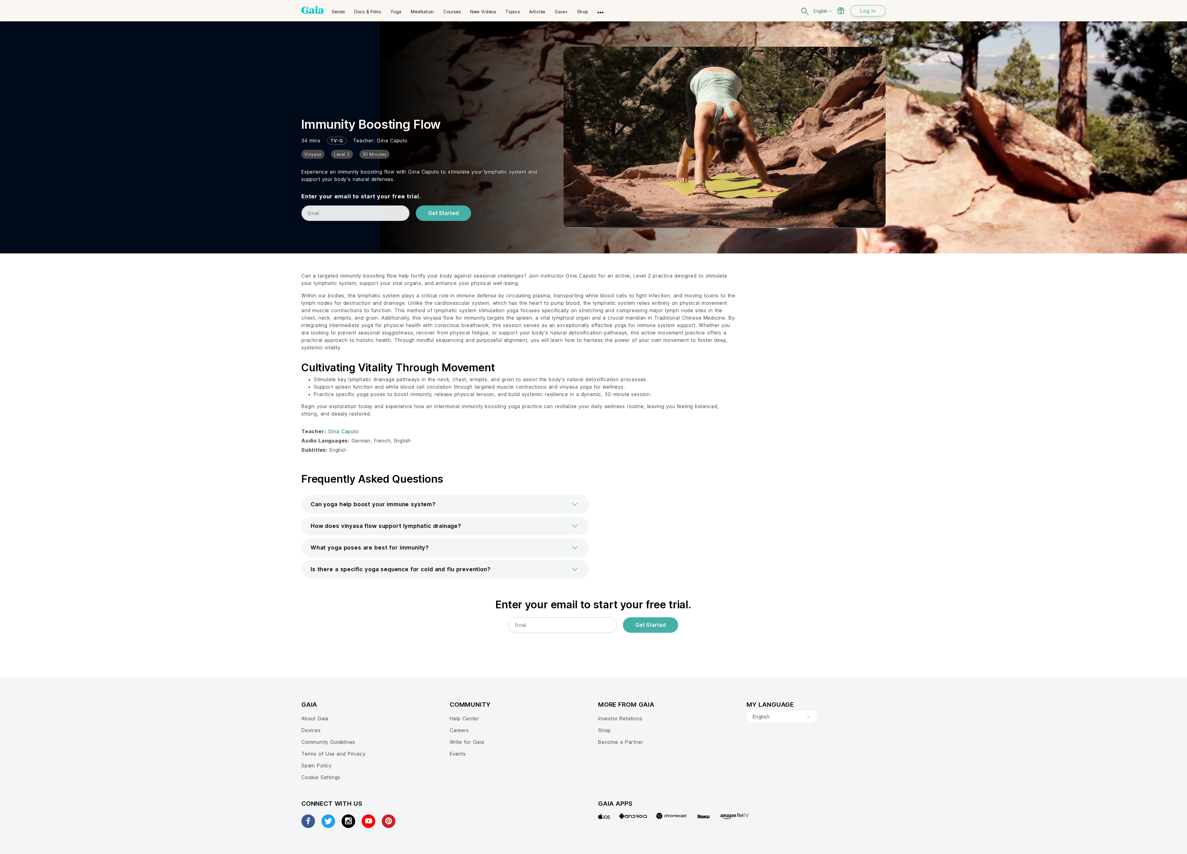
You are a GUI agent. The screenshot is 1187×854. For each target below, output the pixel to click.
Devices (311, 730)
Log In (868, 11)
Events (458, 754)
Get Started (443, 213)
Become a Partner (620, 742)
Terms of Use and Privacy (333, 754)
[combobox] (782, 716)
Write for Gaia (467, 742)
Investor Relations (620, 718)
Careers (459, 730)
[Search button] (805, 10)
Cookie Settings (320, 777)
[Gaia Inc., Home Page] (312, 10)
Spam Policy (316, 765)
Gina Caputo (392, 140)
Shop (604, 730)
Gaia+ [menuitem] (561, 11)
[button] (445, 504)
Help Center (464, 718)
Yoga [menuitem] (396, 11)
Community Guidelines (328, 742)
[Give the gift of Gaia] (840, 10)
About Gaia (315, 718)
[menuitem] (338, 9)
